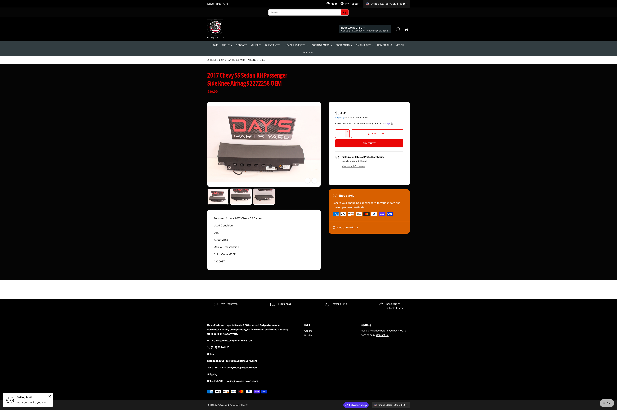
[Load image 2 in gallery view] (241, 197)
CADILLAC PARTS (295, 45)
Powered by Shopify (238, 405)
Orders (308, 330)
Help (334, 3)
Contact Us (382, 334)
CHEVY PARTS (272, 45)
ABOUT (226, 45)
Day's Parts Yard (222, 405)
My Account (352, 3)
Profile (308, 335)
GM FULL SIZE (363, 45)
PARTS (306, 52)
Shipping (339, 117)
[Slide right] (314, 180)
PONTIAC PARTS (320, 45)
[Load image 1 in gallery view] (218, 197)
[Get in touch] (398, 29)
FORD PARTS (343, 45)
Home (213, 60)
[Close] (49, 396)
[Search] (345, 12)
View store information (353, 166)
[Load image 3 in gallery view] (264, 197)
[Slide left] (307, 180)
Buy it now (369, 143)
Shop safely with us (347, 227)
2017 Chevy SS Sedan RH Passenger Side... (242, 60)
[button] (406, 29)
